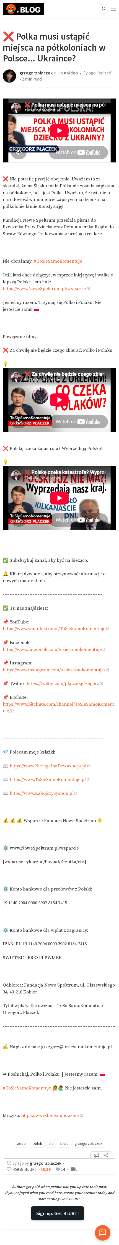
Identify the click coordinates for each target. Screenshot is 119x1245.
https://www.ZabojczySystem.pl (42, 793)
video (21, 1143)
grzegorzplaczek (36, 73)
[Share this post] (106, 1155)
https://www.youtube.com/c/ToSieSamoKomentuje (54, 629)
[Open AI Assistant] (102, 1233)
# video (71, 73)
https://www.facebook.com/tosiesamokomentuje (52, 650)
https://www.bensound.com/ (50, 1116)
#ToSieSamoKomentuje (58, 261)
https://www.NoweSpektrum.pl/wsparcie (44, 289)
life (51, 1143)
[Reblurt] (96, 1155)
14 (63, 1169)
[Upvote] (9, 1169)
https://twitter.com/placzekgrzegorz (63, 684)
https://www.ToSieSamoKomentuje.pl (48, 780)
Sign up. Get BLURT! (57, 1213)
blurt (64, 1143)
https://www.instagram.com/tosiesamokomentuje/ (54, 670)
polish (37, 1143)
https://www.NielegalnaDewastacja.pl (48, 766)
